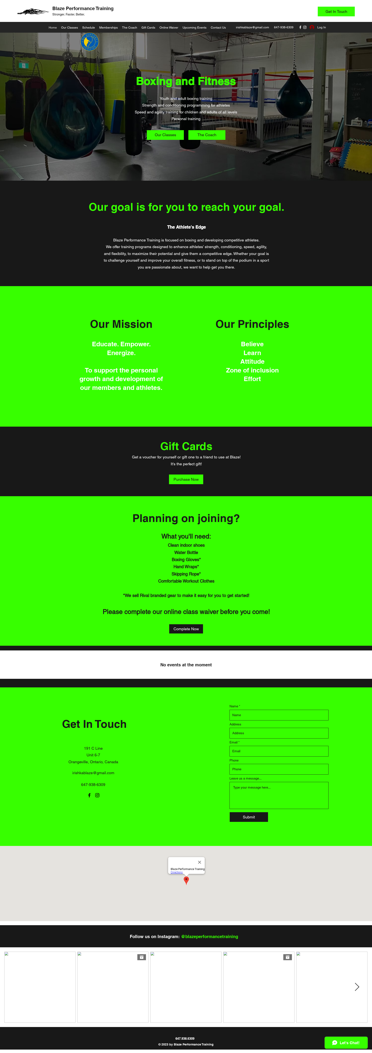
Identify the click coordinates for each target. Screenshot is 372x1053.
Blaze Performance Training (82, 8)
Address (235, 724)
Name (233, 706)
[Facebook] (300, 27)
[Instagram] (305, 27)
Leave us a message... (245, 778)
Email (233, 742)
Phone (234, 760)
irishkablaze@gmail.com (252, 27)
